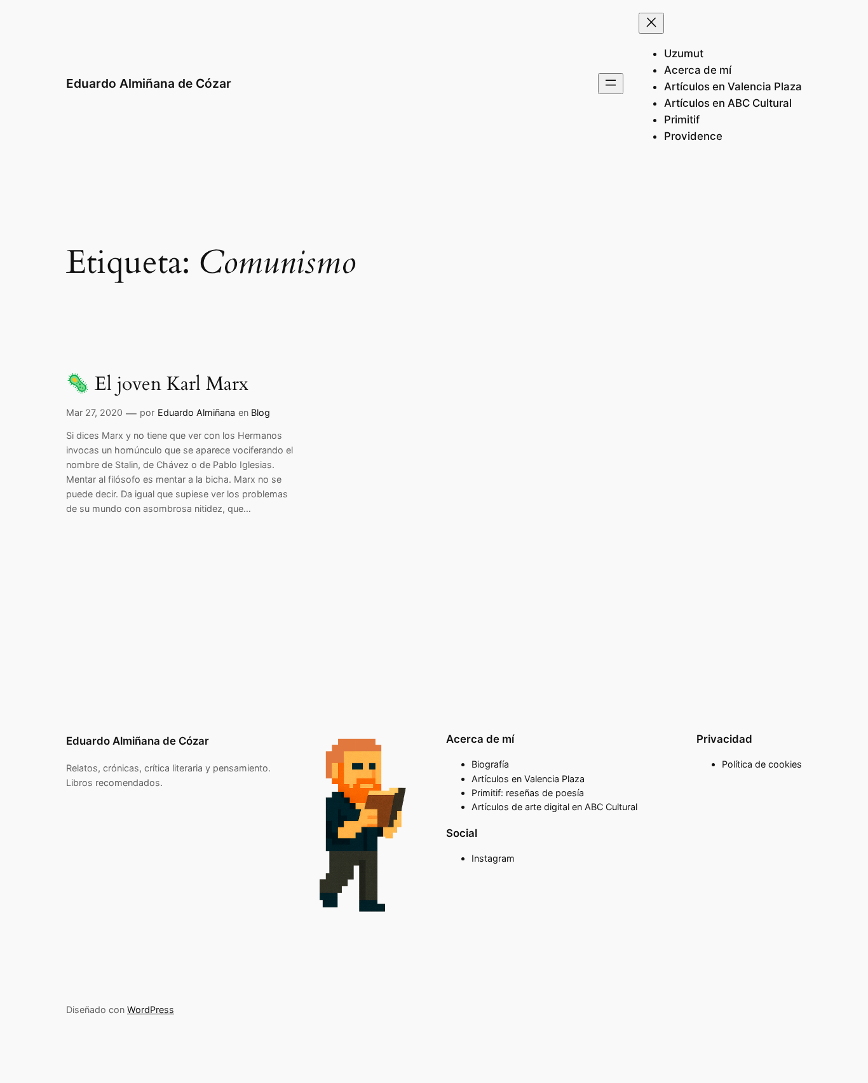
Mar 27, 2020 (94, 412)
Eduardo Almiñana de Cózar (148, 83)
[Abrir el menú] (610, 83)
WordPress (150, 1009)
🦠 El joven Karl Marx (157, 384)
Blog (260, 412)
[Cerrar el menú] (651, 23)
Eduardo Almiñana (196, 412)
